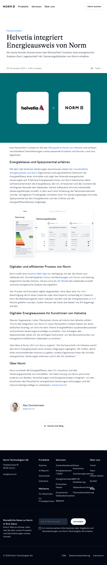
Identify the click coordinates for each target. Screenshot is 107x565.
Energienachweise (63, 479)
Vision (93, 465)
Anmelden (78, 521)
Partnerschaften (14, 30)
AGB (64, 555)
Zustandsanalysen (63, 465)
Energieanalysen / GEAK (63, 472)
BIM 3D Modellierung (79, 480)
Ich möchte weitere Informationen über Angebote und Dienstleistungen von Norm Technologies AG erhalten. (67, 530)
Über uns (49, 6)
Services (61, 459)
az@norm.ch (29, 408)
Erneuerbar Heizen (61, 486)
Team (92, 470)
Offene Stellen (96, 475)
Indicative (43, 481)
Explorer (43, 465)
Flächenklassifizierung (80, 492)
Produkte (44, 459)
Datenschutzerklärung (79, 555)
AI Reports (44, 470)
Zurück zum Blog (55, 426)
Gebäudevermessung (80, 487)
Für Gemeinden (46, 494)
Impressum (98, 555)
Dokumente (44, 475)
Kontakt (93, 481)
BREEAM (60, 501)
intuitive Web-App (37, 273)
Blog (92, 488)
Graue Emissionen (78, 467)
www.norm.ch (59, 385)
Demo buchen (94, 6)
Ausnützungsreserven (80, 473)
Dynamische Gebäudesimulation (63, 494)
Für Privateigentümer (46, 500)
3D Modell (62, 281)
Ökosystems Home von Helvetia (65, 147)
